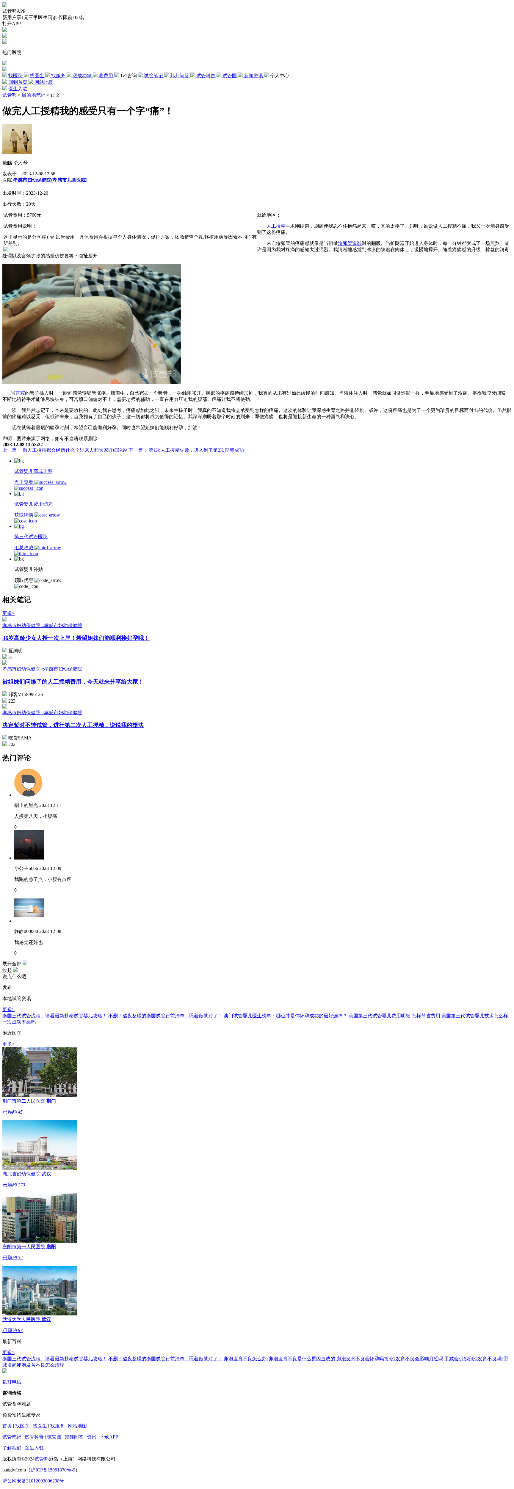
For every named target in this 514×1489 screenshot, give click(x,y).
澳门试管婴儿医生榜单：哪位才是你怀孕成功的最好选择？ (285, 1015)
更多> (8, 613)
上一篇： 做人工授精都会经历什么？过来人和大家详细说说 (65, 450)
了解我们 (11, 1447)
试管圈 (54, 1436)
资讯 (91, 1436)
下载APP (109, 1436)
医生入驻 (34, 1447)
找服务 (57, 1425)
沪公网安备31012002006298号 (33, 1480)
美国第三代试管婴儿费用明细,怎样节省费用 (394, 1015)
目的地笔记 (34, 94)
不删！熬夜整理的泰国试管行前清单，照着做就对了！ (165, 1015)
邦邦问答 (74, 1436)
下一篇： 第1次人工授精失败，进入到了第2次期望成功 (186, 450)
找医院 (22, 1425)
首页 (7, 1425)
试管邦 (9, 94)
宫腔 (20, 393)
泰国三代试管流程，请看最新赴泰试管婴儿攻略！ (54, 1015)
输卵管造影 (350, 243)
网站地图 (77, 1425)
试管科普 (34, 1436)
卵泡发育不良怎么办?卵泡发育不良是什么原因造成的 (279, 1358)
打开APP (11, 23)
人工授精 (276, 226)
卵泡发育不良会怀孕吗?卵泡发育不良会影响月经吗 (389, 1358)
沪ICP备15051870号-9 (53, 1469)
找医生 (40, 1425)
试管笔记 (11, 1436)
